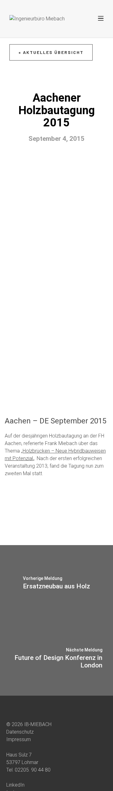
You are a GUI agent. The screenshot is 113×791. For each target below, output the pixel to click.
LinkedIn (15, 785)
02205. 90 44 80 (33, 770)
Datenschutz (20, 732)
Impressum (18, 739)
